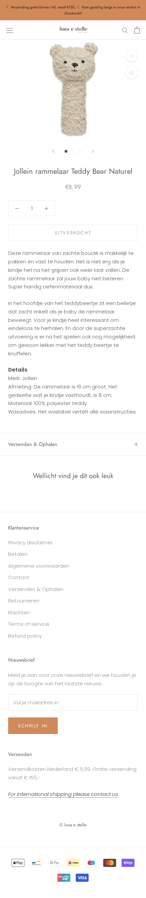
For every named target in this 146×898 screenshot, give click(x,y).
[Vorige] (53, 151)
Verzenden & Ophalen (32, 444)
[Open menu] (9, 30)
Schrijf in (33, 726)
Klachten (19, 612)
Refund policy (25, 635)
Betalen (18, 554)
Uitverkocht (73, 233)
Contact (18, 577)
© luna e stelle (73, 825)
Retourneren (23, 600)
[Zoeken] (125, 30)
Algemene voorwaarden (38, 565)
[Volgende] (93, 151)
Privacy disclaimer (30, 542)
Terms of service (28, 624)
